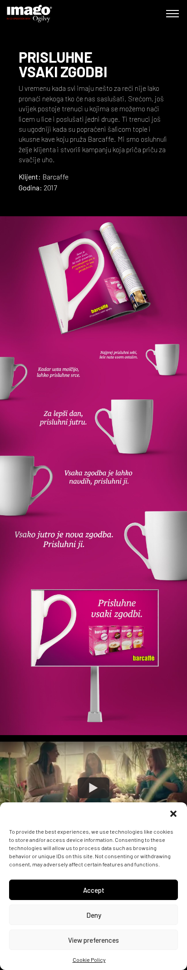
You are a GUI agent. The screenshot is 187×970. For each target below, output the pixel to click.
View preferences (93, 940)
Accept (93, 890)
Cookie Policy (89, 959)
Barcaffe (55, 176)
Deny (93, 915)
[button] (173, 813)
